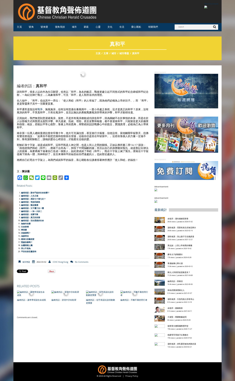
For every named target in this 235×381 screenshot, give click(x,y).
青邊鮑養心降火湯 (175, 263)
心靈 (98, 26)
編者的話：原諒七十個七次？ (33, 198)
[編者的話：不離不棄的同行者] (134, 294)
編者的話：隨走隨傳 (29, 205)
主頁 (19, 26)
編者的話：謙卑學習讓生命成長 (31, 299)
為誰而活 (25, 236)
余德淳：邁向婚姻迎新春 (178, 218)
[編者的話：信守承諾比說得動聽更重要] (100, 294)
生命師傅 (25, 226)
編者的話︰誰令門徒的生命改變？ (35, 192)
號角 (31, 26)
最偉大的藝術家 (27, 239)
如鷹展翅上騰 (27, 245)
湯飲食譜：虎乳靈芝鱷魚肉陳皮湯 (182, 343)
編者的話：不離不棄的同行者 (133, 299)
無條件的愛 (26, 223)
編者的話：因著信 (175, 281)
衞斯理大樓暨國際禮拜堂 (178, 326)
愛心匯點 (136, 26)
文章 (106, 53)
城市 (74, 26)
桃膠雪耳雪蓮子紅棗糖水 (178, 335)
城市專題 (124, 53)
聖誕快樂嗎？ (27, 242)
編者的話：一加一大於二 (31, 211)
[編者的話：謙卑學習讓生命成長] (31, 294)
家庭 (86, 26)
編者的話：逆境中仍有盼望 (63, 299)
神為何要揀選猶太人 (176, 290)
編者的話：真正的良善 (30, 217)
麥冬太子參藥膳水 (175, 254)
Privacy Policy (131, 376)
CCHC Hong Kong (60, 262)
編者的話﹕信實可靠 (29, 214)
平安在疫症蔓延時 (28, 251)
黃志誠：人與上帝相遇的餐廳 (180, 245)
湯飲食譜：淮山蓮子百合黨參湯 (181, 236)
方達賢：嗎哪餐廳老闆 (177, 317)
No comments (81, 262)
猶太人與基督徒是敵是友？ (179, 272)
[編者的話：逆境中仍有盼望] (65, 292)
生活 (121, 26)
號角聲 (44, 26)
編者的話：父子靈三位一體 (32, 208)
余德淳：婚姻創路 (175, 308)
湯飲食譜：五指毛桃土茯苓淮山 (181, 299)
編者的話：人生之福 (29, 195)
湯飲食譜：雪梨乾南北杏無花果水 (182, 227)
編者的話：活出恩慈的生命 (32, 220)
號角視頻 (60, 26)
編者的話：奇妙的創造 (30, 202)
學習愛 (24, 229)
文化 (110, 26)
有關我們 (153, 26)
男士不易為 (26, 248)
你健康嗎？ (26, 233)
